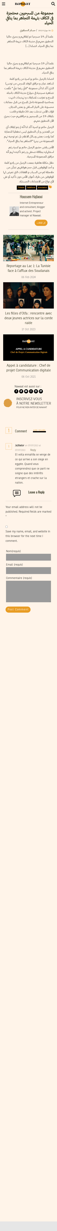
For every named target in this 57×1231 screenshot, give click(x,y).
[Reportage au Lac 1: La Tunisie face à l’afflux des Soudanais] (28, 247)
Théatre (21, 187)
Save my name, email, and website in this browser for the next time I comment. (28, 536)
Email (14, 564)
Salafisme (31, 187)
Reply (33, 450)
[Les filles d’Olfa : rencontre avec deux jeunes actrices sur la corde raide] (28, 295)
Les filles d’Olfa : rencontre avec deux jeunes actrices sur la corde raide (28, 318)
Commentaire (19, 578)
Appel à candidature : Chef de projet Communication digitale (28, 368)
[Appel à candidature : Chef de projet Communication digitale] (28, 347)
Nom (13, 551)
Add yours (39, 430)
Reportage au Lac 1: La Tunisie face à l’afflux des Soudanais (28, 268)
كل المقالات (41, 222)
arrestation (42, 187)
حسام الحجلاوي (27, 30)
